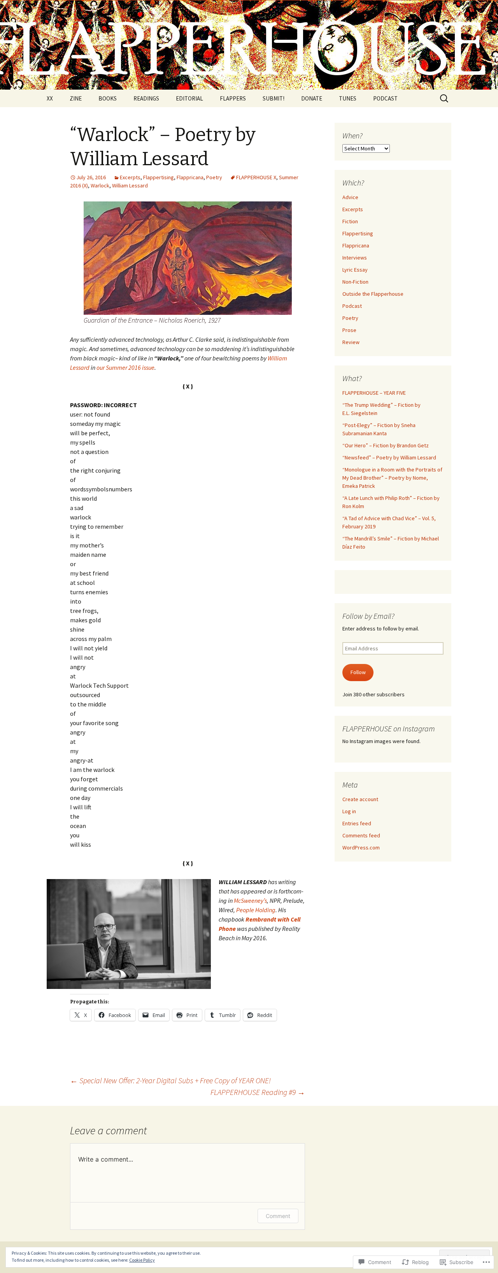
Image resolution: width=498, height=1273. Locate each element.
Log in (349, 811)
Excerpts (130, 177)
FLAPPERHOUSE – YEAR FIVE (374, 392)
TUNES (347, 98)
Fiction (350, 221)
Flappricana (190, 177)
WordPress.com (361, 847)
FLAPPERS (233, 98)
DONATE (311, 98)
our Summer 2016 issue (125, 367)
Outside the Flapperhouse (372, 293)
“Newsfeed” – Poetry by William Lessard (389, 457)
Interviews (354, 257)
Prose (349, 330)
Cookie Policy (142, 1260)
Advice (350, 197)
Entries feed (356, 823)
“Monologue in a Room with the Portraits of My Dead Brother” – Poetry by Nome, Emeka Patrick (392, 477)
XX (50, 98)
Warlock (100, 185)
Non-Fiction (355, 281)
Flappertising (158, 177)
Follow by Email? (368, 616)
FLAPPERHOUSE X (256, 177)
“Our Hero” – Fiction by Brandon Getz (385, 445)
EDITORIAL (189, 98)
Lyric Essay (355, 269)
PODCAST (385, 98)
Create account (360, 799)
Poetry (214, 177)
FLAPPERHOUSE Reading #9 (257, 1092)
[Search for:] (444, 98)
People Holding (255, 910)
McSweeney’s (250, 900)
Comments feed (361, 835)
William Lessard (130, 185)
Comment (278, 1216)
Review (350, 342)
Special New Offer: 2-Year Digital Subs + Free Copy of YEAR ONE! (170, 1080)
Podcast (352, 305)
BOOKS (107, 98)
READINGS (146, 98)
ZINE (76, 98)
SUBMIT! (273, 98)
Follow (358, 672)
